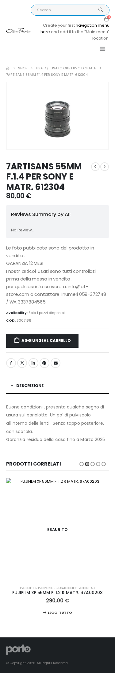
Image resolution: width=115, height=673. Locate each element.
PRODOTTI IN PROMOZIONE (38, 588)
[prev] (95, 166)
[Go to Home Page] (8, 68)
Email (55, 363)
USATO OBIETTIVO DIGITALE (76, 588)
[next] (104, 166)
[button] (102, 49)
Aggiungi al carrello (46, 340)
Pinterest (44, 363)
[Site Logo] (18, 30)
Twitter (22, 363)
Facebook (11, 363)
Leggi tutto (60, 612)
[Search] (100, 10)
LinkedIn (33, 363)
